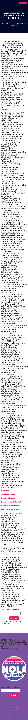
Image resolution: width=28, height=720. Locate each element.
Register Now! (23, 3)
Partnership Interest (11, 502)
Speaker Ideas (8, 494)
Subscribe (14, 618)
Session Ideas (8, 498)
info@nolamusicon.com (11, 646)
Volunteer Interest (10, 506)
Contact (5, 491)
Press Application (9, 509)
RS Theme (14, 717)
